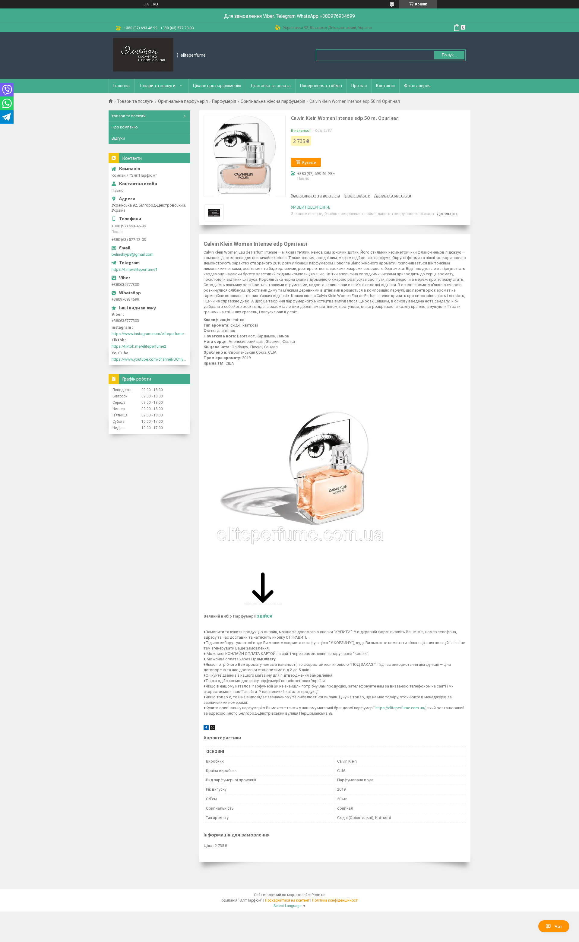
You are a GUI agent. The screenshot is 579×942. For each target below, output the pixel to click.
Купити (309, 162)
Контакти (385, 85)
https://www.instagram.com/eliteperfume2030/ (149, 333)
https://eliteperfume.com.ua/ (400, 708)
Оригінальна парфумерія (183, 101)
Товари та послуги (157, 85)
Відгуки (118, 138)
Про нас (359, 85)
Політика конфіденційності (335, 900)
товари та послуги (129, 116)
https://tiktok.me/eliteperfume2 (139, 346)
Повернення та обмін (321, 85)
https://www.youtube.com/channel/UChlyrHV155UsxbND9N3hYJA (149, 359)
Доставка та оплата (271, 85)
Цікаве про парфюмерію (217, 85)
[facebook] (206, 728)
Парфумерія (224, 101)
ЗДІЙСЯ (264, 616)
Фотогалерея (417, 85)
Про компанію (125, 127)
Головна (121, 85)
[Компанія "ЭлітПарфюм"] (143, 55)
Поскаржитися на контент (287, 900)
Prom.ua (318, 895)
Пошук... (449, 55)
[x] (212, 728)
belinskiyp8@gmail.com (132, 254)
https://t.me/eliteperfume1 (134, 269)
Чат (558, 926)
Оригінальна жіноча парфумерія (273, 101)
